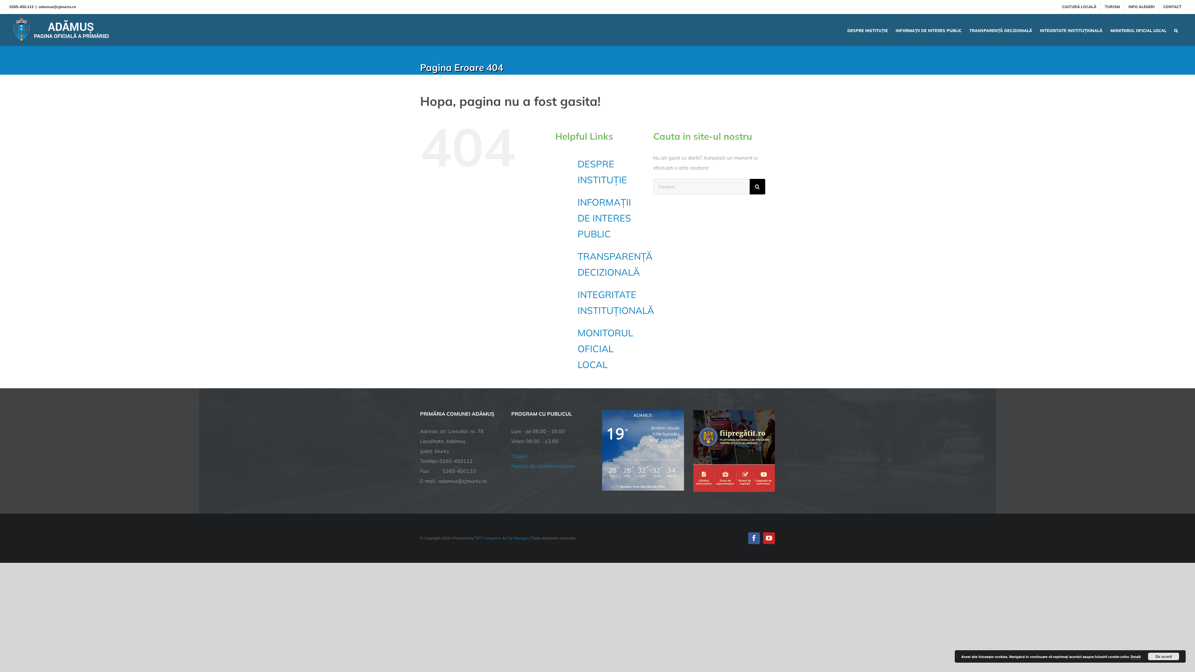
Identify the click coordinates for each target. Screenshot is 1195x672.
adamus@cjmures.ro (57, 6)
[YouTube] (769, 538)
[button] (1176, 30)
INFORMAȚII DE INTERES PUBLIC (604, 218)
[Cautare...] (701, 186)
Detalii (1136, 656)
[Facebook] (754, 538)
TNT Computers (488, 538)
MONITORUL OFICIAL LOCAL (605, 349)
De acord (1163, 656)
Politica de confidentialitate (543, 466)
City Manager (517, 538)
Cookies (520, 456)
